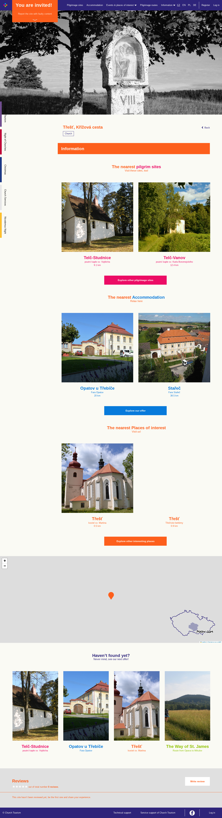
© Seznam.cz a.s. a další (214, 642)
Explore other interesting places (136, 541)
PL (189, 5)
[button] (111, 596)
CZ (178, 5)
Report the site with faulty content (35, 13)
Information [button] (167, 5)
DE (194, 5)
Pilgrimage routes (149, 5)
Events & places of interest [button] (120, 5)
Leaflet (204, 642)
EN (184, 5)
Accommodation (95, 5)
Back (207, 127)
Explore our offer (136, 410)
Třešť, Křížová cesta (83, 127)
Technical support (122, 812)
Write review (197, 781)
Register (206, 5)
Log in (216, 5)
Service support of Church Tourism (157, 812)
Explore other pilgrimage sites (135, 280)
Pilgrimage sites (75, 5)
